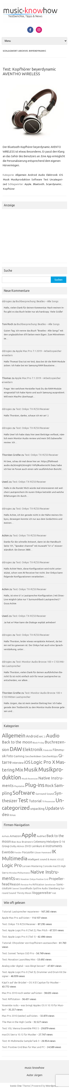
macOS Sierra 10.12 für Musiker (19, 1034)
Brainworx (27, 842)
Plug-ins (34, 785)
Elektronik (52, 174)
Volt (54, 893)
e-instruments (52, 846)
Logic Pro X (43, 762)
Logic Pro (12, 865)
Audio (41, 174)
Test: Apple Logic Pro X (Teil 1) (19, 936)
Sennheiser (50, 884)
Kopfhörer (9, 188)
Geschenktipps (50, 756)
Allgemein (20, 174)
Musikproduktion (20, 179)
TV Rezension (48, 801)
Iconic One (16, 1085)
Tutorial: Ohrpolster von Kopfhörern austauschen (29, 942)
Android (32, 174)
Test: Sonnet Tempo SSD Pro (18, 953)
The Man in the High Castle (16, 1022)
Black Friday (38, 743)
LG (62, 859)
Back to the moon (17, 742)
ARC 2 (42, 736)
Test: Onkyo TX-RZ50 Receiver (32, 409)
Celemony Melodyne (46, 841)
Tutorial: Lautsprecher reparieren (20, 911)
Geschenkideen (33, 756)
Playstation (19, 786)
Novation (25, 879)
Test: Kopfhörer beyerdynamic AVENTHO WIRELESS (29, 71)
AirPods (5, 836)
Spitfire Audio (40, 888)
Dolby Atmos (17, 846)
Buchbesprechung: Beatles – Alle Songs (37, 301)
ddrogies (7, 301)
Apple (28, 184)
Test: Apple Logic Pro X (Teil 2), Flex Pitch (25, 930)
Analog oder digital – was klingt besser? (23, 965)
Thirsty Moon (23, 893)
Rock (49, 785)
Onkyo (33, 879)
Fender (17, 852)
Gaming (19, 756)
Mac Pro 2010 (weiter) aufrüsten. (20, 1015)
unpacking (37, 808)
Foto (10, 756)
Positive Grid (42, 879)
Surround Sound (44, 793)
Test (45, 179)
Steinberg (54, 888)
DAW (16, 749)
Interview (18, 762)
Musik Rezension (30, 778)
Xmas (13, 815)
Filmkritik (47, 750)
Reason (15, 884)
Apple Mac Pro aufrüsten (16, 917)
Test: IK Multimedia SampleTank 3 (20, 1041)
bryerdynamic (53, 184)
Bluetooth (38, 184)
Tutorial (35, 801)
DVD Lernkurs (33, 846)
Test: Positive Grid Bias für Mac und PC (23, 1047)
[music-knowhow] (34, 22)
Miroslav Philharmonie (19, 873)
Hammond (46, 852)
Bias (14, 842)
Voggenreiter (42, 892)
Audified (41, 836)
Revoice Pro (26, 884)
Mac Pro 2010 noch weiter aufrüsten (22, 993)
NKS (18, 879)
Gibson (37, 852)
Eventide (8, 852)
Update (52, 808)
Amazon (15, 836)
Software (36, 179)
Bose (19, 842)
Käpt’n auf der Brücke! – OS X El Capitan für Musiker (30, 982)
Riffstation (38, 884)
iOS (61, 174)
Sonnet (15, 888)
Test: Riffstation (11, 999)
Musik (6, 179)
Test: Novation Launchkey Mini (18, 959)
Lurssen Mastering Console (37, 866)
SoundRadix (26, 888)
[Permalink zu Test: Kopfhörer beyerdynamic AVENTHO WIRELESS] (34, 138)
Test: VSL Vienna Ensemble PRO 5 (20, 1028)
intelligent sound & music (42, 859)
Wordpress (52, 1085)
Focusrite (28, 852)
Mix (19, 769)
